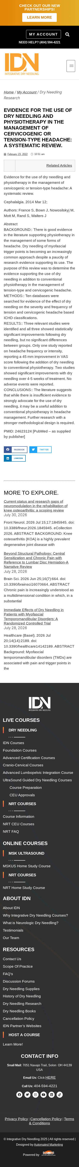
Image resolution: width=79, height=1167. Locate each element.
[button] (67, 34)
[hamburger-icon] (71, 66)
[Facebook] (19, 1095)
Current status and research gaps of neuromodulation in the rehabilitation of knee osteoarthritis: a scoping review (35, 505)
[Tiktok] (60, 1095)
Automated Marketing (48, 1144)
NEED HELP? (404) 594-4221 (39, 42)
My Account (26, 92)
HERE (50, 1077)
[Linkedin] (52, 1095)
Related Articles (59, 165)
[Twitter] (27, 1095)
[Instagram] (35, 1095)
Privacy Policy (16, 1119)
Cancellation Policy (46, 1119)
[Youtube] (43, 1095)
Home (9, 92)
